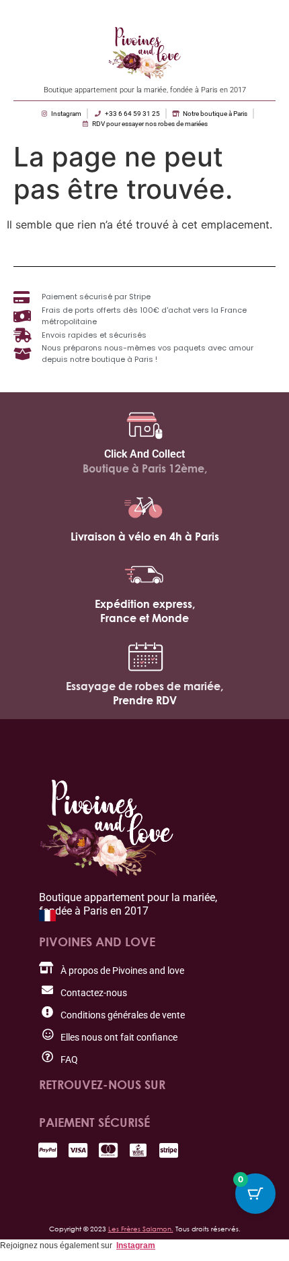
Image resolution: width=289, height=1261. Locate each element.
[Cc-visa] (77, 1150)
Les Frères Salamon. (140, 1229)
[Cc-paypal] (47, 1150)
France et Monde (144, 618)
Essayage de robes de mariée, (144, 686)
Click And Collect (144, 454)
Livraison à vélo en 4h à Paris (145, 536)
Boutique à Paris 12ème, (145, 468)
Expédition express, (145, 604)
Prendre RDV (145, 700)
